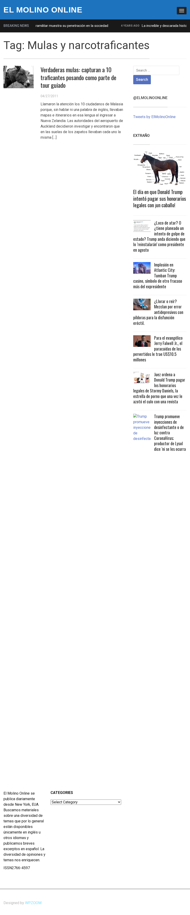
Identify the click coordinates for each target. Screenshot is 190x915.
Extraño (141, 135)
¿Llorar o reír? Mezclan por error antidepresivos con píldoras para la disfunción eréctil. (158, 312)
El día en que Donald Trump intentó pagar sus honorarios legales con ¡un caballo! (159, 198)
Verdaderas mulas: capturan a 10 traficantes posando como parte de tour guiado (78, 77)
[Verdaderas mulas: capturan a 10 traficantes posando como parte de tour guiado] (18, 77)
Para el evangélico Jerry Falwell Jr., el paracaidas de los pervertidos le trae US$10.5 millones (158, 349)
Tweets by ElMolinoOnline (154, 117)
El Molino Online (42, 9)
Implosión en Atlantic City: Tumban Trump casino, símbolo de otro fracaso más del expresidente (157, 275)
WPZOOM (33, 903)
